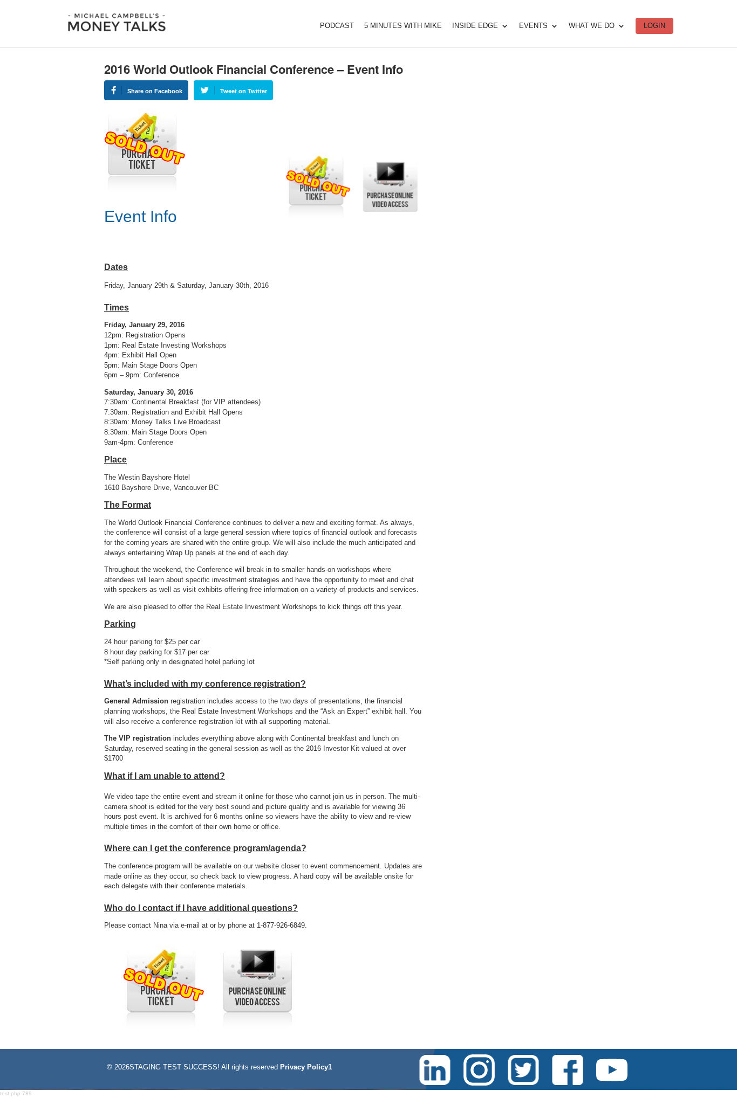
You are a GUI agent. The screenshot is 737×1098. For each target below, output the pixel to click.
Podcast (337, 26)
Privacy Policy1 (306, 1067)
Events (533, 26)
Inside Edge (475, 26)
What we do (592, 26)
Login (654, 26)
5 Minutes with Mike (403, 26)
